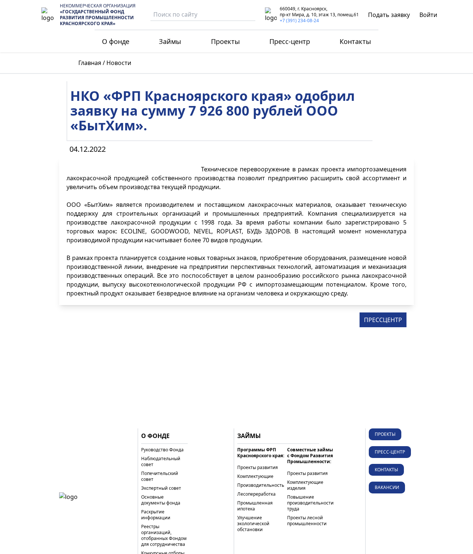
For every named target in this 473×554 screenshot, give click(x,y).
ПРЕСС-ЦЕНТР (390, 452)
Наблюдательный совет (160, 462)
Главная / (91, 63)
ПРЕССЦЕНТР (383, 320)
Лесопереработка (256, 494)
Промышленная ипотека (255, 506)
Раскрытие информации (155, 515)
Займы (170, 41)
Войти (428, 15)
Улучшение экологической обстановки (253, 524)
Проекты (225, 41)
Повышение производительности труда (310, 503)
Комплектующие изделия (305, 485)
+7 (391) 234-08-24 (299, 20)
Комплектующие (255, 476)
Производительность (260, 485)
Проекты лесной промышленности (307, 521)
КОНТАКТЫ (386, 469)
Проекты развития (257, 468)
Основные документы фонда (160, 500)
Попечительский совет (159, 476)
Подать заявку (389, 15)
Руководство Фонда (162, 450)
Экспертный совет (161, 488)
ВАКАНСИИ (387, 487)
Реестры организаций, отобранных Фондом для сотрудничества (164, 535)
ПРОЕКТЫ (385, 434)
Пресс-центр (289, 41)
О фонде (115, 41)
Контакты (355, 41)
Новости (118, 63)
